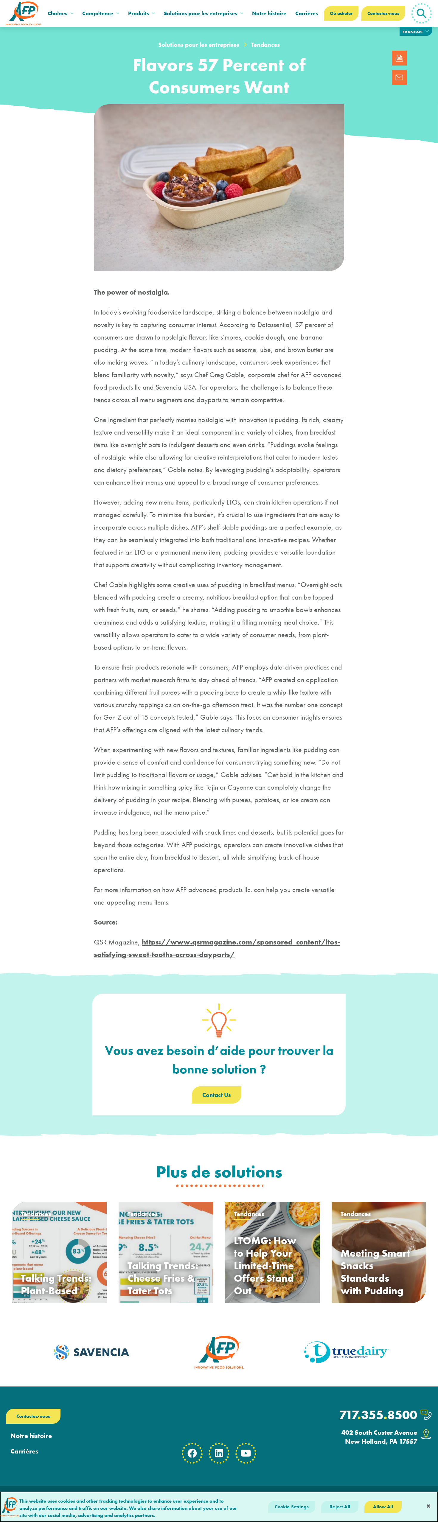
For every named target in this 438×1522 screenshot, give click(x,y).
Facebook (192, 1453)
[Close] (428, 1506)
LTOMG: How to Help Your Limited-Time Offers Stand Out (265, 1265)
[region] (219, 1507)
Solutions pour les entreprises (200, 13)
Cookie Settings (292, 1507)
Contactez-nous (383, 13)
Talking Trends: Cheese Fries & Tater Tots (163, 1278)
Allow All (383, 1507)
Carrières (306, 13)
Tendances (265, 45)
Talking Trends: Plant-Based (56, 1284)
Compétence (97, 13)
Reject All (340, 1507)
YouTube (245, 1453)
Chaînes (57, 13)
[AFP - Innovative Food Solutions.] (24, 13)
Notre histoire (269, 13)
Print (399, 58)
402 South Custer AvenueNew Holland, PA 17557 (379, 1437)
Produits (138, 13)
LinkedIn (219, 1453)
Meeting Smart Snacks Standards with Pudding (375, 1272)
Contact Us (216, 1095)
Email (399, 77)
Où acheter (341, 13)
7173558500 (378, 1415)
